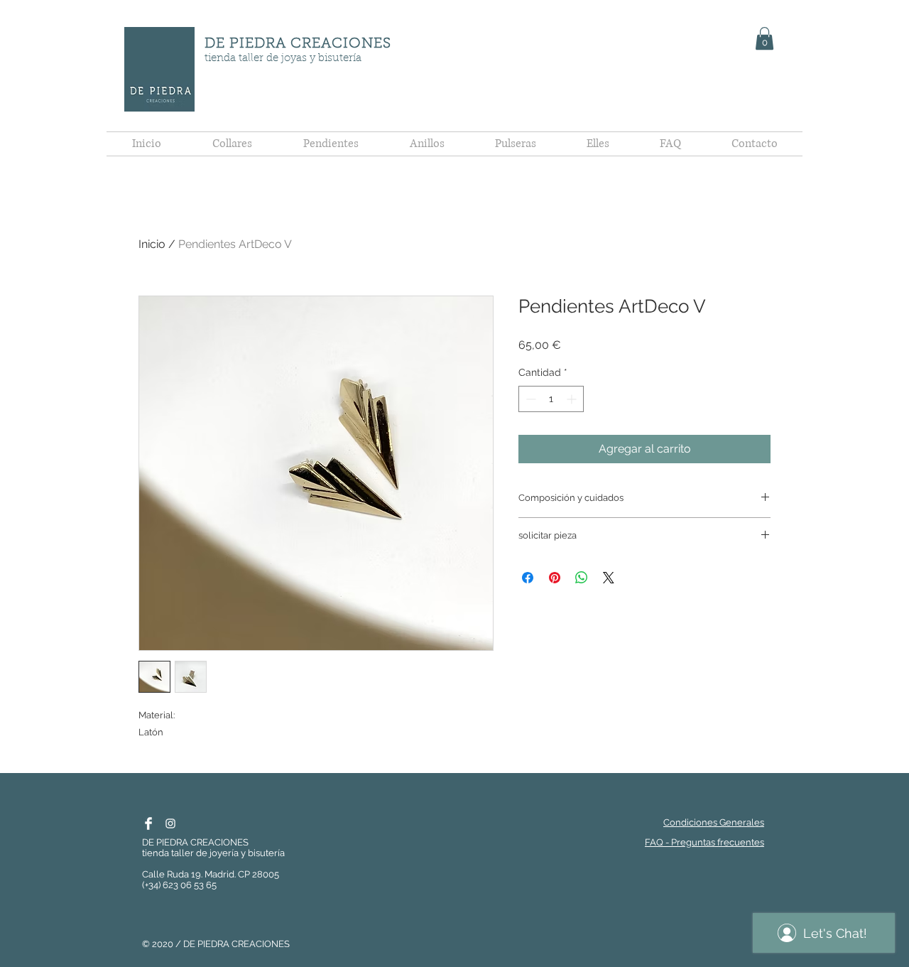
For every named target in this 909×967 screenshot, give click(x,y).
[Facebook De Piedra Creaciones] (148, 823)
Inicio (151, 244)
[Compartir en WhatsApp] (581, 577)
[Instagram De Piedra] (170, 823)
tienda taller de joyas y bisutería (283, 58)
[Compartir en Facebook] (527, 577)
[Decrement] (529, 399)
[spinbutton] (551, 399)
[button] (764, 38)
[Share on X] (608, 577)
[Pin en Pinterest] (554, 577)
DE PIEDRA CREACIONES (298, 44)
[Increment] (573, 399)
